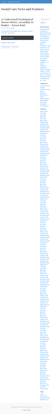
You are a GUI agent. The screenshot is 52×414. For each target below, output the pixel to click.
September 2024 (45, 153)
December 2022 (44, 191)
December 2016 (44, 321)
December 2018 (44, 279)
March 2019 (43, 273)
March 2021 (43, 230)
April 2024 (43, 162)
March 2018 (43, 294)
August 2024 (43, 155)
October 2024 (44, 151)
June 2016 (43, 330)
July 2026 (43, 113)
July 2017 (42, 308)
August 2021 (43, 221)
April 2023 (43, 184)
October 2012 (44, 377)
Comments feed (44, 398)
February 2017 (44, 317)
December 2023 (44, 169)
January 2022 (44, 211)
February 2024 (44, 166)
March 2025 (43, 142)
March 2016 (43, 334)
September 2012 (44, 379)
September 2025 (45, 131)
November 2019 (44, 259)
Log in (42, 394)
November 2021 (44, 215)
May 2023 (43, 182)
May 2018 (43, 292)
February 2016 (44, 335)
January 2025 (44, 146)
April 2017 (43, 314)
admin (12, 28)
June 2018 (43, 290)
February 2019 (44, 275)
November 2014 (44, 356)
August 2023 (43, 177)
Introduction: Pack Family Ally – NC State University (45, 47)
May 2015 (43, 346)
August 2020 (43, 242)
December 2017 (44, 299)
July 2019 (42, 266)
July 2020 (43, 244)
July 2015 (42, 343)
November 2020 (44, 237)
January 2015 (44, 354)
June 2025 (43, 137)
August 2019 (43, 264)
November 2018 (44, 281)
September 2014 (44, 359)
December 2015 (44, 337)
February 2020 (44, 253)
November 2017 (44, 301)
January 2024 (44, 168)
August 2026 (43, 111)
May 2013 (43, 372)
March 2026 (43, 120)
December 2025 (44, 126)
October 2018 (44, 283)
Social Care (43, 102)
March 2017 (43, 315)
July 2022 (43, 200)
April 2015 (43, 348)
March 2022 (43, 208)
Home (3, 1)
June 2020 (43, 246)
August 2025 (43, 133)
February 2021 (44, 232)
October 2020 (44, 239)
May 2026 (43, 117)
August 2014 (43, 361)
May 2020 (43, 248)
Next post (15, 47)
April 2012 (43, 381)
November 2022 (44, 193)
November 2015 (44, 339)
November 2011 (44, 385)
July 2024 (43, 157)
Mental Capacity (44, 98)
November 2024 (44, 149)
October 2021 (44, 217)
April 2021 (43, 228)
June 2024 (43, 159)
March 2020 (43, 252)
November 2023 (44, 171)
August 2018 (43, 286)
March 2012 (43, 383)
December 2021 (44, 213)
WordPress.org (44, 399)
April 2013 (43, 374)
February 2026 (44, 122)
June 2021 (43, 224)
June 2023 (43, 180)
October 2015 (44, 341)
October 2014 (44, 357)
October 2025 (44, 129)
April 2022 (43, 206)
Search (43, 22)
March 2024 (43, 164)
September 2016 (44, 326)
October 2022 (44, 195)
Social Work (43, 104)
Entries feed (43, 396)
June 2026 (43, 115)
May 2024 (43, 160)
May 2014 (43, 365)
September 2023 (45, 175)
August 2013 (43, 370)
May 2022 (43, 204)
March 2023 (43, 186)
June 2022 (43, 202)
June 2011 (43, 387)
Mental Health (11, 42)
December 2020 (44, 235)
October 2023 (44, 173)
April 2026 (43, 118)
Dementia (43, 93)
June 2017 (43, 310)
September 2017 (44, 304)
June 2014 (43, 363)
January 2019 (44, 277)
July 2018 (42, 288)
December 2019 (44, 257)
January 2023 (44, 190)
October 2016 (44, 325)
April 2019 (43, 272)
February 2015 (44, 352)
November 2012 (44, 376)
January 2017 (44, 319)
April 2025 (43, 140)
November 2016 (44, 323)
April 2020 (43, 250)
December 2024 (44, 148)
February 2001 (44, 388)
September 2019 (44, 263)
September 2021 (44, 219)
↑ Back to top (26, 410)
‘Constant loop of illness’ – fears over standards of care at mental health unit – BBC (45, 76)
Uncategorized (44, 106)
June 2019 (43, 268)
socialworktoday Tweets (14, 1)
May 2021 (43, 226)
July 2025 (43, 135)
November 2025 (44, 128)
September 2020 (45, 241)
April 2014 (43, 367)
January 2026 (44, 124)
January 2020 (44, 255)
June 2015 (43, 345)
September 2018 (44, 284)
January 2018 (44, 297)
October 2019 (44, 261)
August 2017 (43, 306)
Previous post (6, 47)
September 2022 (45, 197)
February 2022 (44, 210)
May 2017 (43, 312)
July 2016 (42, 328)
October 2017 (44, 303)
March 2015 (43, 350)
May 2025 (43, 138)
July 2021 (42, 222)
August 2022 (43, 199)
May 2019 (43, 270)
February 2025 (44, 144)
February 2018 (44, 295)
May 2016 (43, 332)
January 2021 (44, 233)
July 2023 (43, 179)
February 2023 (44, 188)
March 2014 (43, 368)
